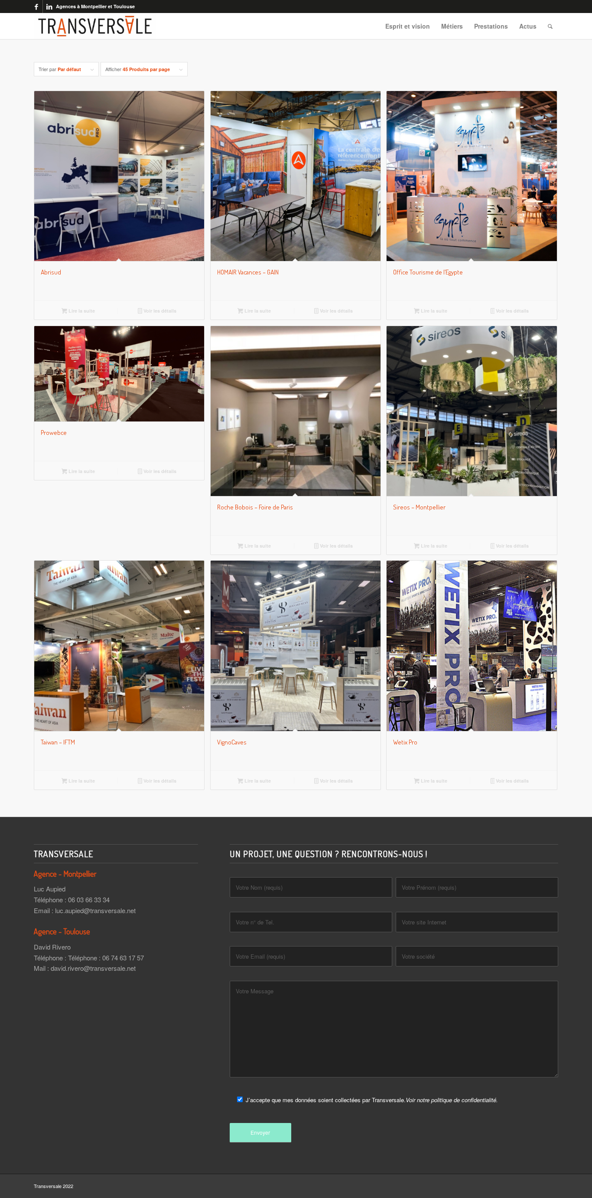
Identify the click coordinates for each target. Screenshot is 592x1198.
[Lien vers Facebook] (36, 6)
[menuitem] (408, 26)
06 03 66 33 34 (89, 899)
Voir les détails (159, 310)
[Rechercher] (550, 26)
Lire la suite (81, 310)
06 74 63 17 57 (123, 957)
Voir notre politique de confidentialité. (452, 1100)
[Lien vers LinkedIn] (49, 6)
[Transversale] (95, 26)
